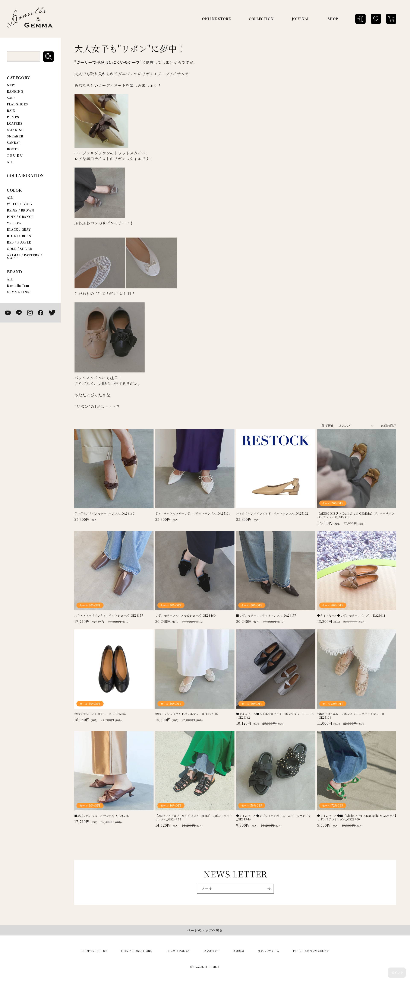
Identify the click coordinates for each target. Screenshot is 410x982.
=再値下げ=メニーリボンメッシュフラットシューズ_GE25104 (350, 715)
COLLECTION (261, 18)
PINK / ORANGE (20, 216)
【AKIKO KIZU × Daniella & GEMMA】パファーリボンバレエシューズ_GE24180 (355, 515)
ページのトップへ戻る (205, 930)
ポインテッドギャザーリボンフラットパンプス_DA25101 (192, 513)
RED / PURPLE (19, 242)
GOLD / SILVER (19, 249)
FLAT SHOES (17, 104)
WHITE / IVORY (20, 204)
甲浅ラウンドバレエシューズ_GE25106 (100, 714)
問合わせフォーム (268, 951)
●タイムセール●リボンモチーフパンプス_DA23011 (351, 615)
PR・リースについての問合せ (310, 951)
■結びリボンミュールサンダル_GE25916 (101, 816)
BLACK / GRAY (19, 229)
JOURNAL (300, 18)
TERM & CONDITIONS (136, 951)
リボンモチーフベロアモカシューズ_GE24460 (185, 615)
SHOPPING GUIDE (94, 951)
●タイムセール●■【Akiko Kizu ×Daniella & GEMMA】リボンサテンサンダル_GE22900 (356, 817)
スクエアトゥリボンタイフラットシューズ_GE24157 (108, 615)
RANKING (15, 91)
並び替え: (328, 426)
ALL (10, 162)
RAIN (11, 110)
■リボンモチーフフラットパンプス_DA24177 (266, 615)
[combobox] (23, 56)
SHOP (333, 18)
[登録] (269, 889)
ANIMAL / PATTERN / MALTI (24, 256)
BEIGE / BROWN (20, 210)
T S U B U (15, 155)
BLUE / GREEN (19, 236)
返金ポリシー (212, 951)
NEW (11, 85)
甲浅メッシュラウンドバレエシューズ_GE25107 (186, 714)
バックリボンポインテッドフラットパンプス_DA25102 (272, 513)
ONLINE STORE (216, 18)
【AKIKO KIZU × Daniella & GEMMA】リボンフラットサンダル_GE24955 (194, 817)
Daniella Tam (18, 285)
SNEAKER (15, 136)
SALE (11, 98)
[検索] (48, 56)
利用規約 (239, 951)
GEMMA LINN (18, 292)
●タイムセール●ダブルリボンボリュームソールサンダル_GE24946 (273, 817)
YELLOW (14, 223)
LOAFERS (14, 123)
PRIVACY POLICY (178, 951)
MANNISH (15, 130)
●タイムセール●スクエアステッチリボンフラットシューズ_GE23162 (275, 715)
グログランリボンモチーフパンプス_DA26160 (104, 513)
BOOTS (13, 149)
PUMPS (13, 117)
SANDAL (13, 142)
